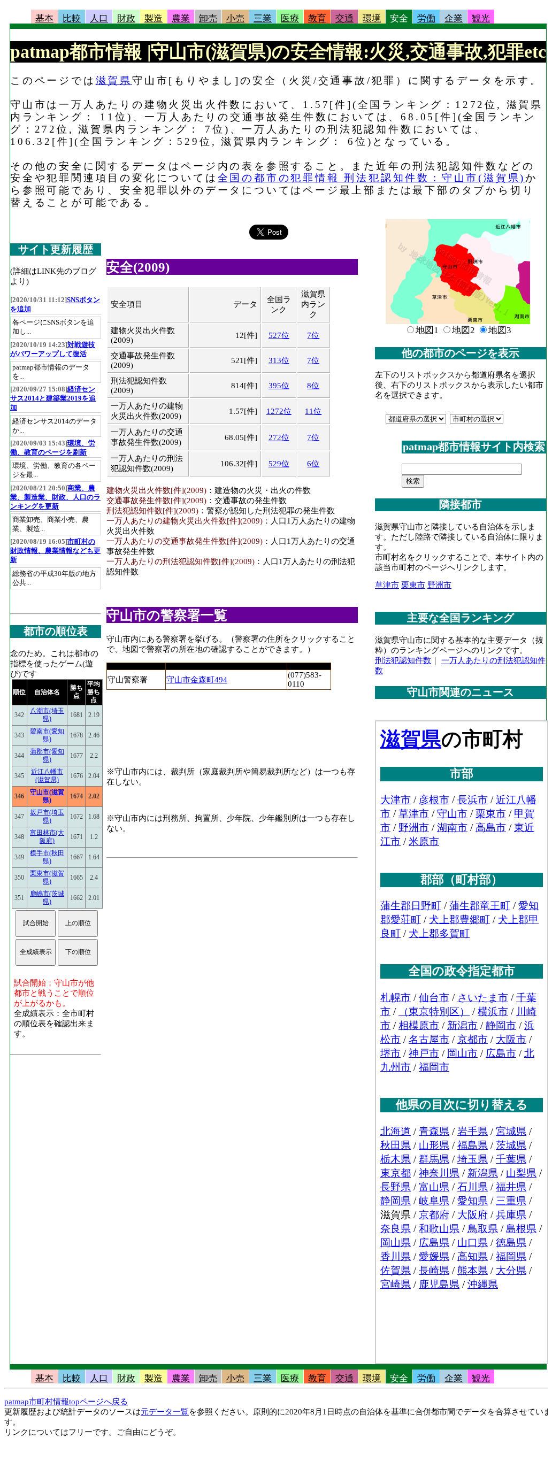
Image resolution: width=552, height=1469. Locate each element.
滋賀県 (114, 80)
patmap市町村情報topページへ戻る (66, 1401)
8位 (313, 385)
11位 (313, 411)
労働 (426, 18)
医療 (290, 18)
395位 (279, 385)
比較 (72, 18)
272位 (279, 437)
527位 (279, 335)
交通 (344, 18)
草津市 (387, 585)
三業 (263, 18)
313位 (279, 360)
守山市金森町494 (196, 679)
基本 (44, 18)
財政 (126, 18)
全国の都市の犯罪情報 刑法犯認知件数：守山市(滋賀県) (372, 177)
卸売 (208, 18)
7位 (313, 335)
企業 (453, 18)
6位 (313, 463)
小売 (235, 18)
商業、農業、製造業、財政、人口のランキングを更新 (55, 497)
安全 (399, 18)
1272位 (279, 411)
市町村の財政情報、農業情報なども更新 (55, 551)
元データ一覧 (165, 1412)
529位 (279, 463)
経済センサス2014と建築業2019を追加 (53, 398)
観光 (481, 18)
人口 (99, 18)
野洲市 (439, 585)
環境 (372, 18)
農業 (181, 18)
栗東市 (413, 585)
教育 (317, 18)
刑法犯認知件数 (403, 660)
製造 (153, 18)
